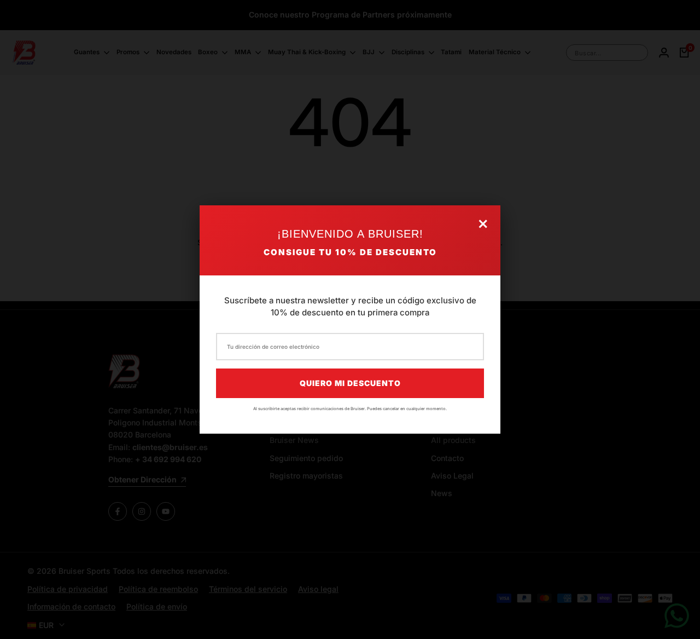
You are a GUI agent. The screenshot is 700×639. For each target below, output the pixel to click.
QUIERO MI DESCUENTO (350, 383)
